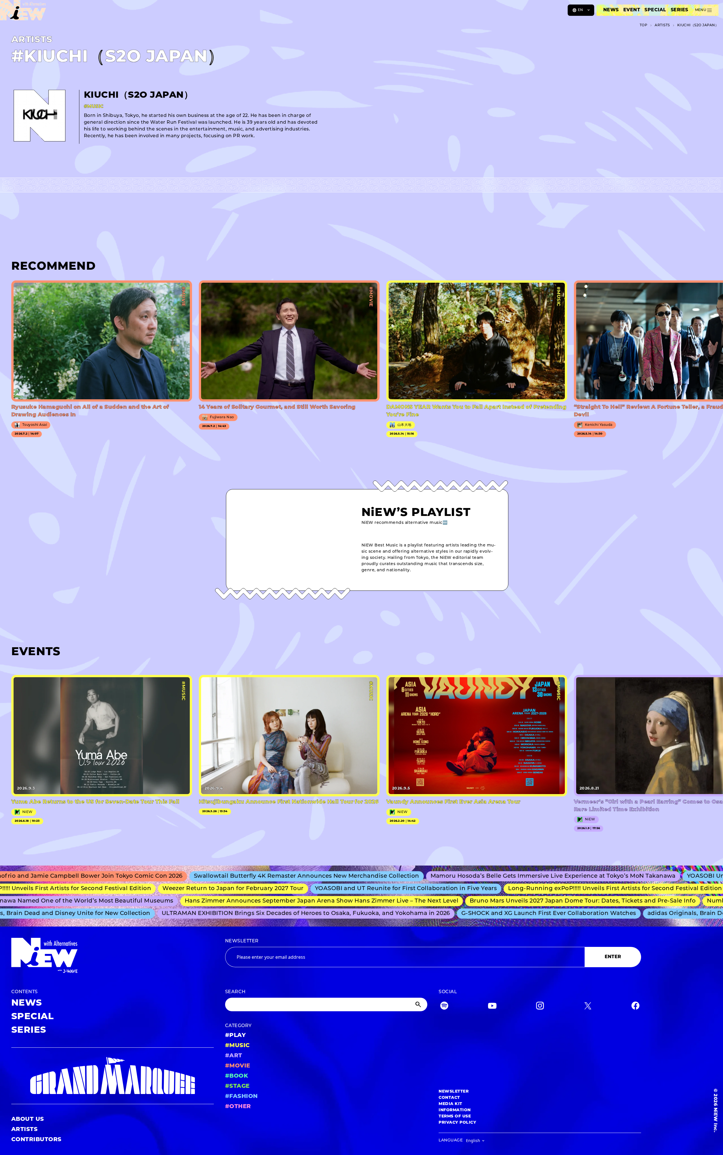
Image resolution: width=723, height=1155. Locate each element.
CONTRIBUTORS (36, 1140)
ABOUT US (27, 1119)
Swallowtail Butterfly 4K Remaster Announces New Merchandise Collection (262, 876)
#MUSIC (237, 1046)
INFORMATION (455, 1110)
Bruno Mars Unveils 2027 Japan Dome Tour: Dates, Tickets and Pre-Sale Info (551, 901)
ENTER (613, 957)
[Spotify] (444, 1007)
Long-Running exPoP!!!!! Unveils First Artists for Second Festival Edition (578, 889)
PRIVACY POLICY (457, 1123)
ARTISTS (24, 1129)
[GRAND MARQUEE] (112, 1075)
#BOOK (236, 1076)
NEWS (611, 10)
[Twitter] (587, 1007)
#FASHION (241, 1096)
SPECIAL (655, 10)
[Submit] (418, 1004)
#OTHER (238, 1107)
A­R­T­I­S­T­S (662, 25)
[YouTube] (492, 1007)
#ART (233, 1056)
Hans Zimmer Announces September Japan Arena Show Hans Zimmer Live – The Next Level (290, 901)
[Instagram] (540, 1007)
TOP (643, 25)
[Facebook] (635, 1007)
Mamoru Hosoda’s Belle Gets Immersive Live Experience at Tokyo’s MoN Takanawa (509, 876)
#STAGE (237, 1086)
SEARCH (235, 992)
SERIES (679, 10)
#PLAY (235, 1035)
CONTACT (449, 1098)
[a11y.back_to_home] (23, 12)
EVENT (631, 10)
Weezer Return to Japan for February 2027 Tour (196, 889)
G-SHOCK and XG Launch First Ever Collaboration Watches (521, 913)
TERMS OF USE (455, 1116)
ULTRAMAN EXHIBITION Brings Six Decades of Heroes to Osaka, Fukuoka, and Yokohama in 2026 (278, 913)
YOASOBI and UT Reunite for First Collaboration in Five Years (369, 889)
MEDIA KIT (450, 1104)
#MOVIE (237, 1066)
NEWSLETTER (242, 941)
